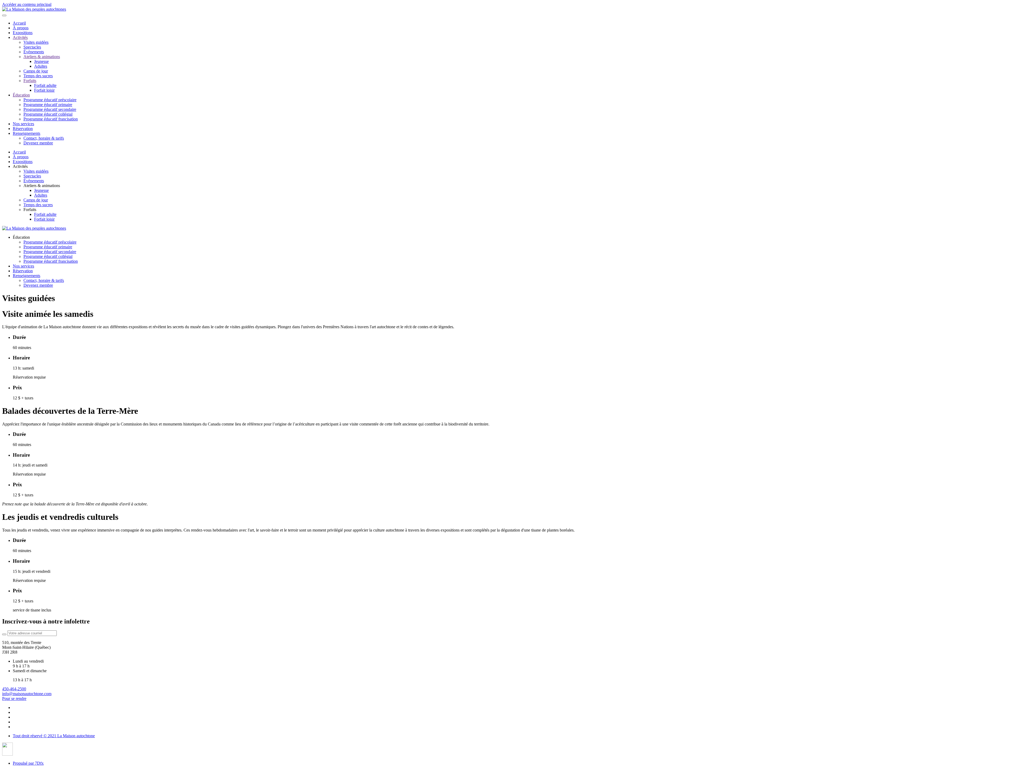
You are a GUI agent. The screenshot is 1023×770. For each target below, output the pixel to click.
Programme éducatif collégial (47, 114)
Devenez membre (38, 143)
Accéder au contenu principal (26, 4)
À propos (21, 28)
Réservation (23, 128)
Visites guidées (35, 42)
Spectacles (32, 47)
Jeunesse (41, 61)
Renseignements (26, 133)
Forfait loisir (44, 90)
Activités (20, 37)
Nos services (23, 123)
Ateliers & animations (41, 56)
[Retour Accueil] (34, 9)
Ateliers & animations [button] (41, 185)
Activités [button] (20, 166)
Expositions (23, 32)
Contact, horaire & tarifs (43, 138)
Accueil (19, 23)
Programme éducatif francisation (50, 119)
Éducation (21, 95)
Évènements (33, 52)
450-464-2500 (14, 689)
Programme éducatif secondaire (49, 109)
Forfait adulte (45, 85)
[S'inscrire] (4, 634)
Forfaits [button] (29, 209)
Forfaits (29, 80)
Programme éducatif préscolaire (49, 100)
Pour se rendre (14, 698)
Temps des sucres (38, 76)
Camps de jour (35, 71)
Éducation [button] (21, 237)
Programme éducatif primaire (47, 104)
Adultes (40, 66)
